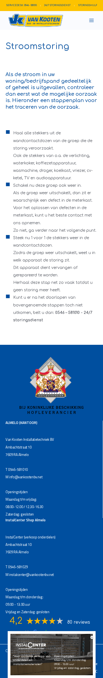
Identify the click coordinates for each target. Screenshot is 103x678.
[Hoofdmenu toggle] (91, 20)
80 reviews (78, 622)
